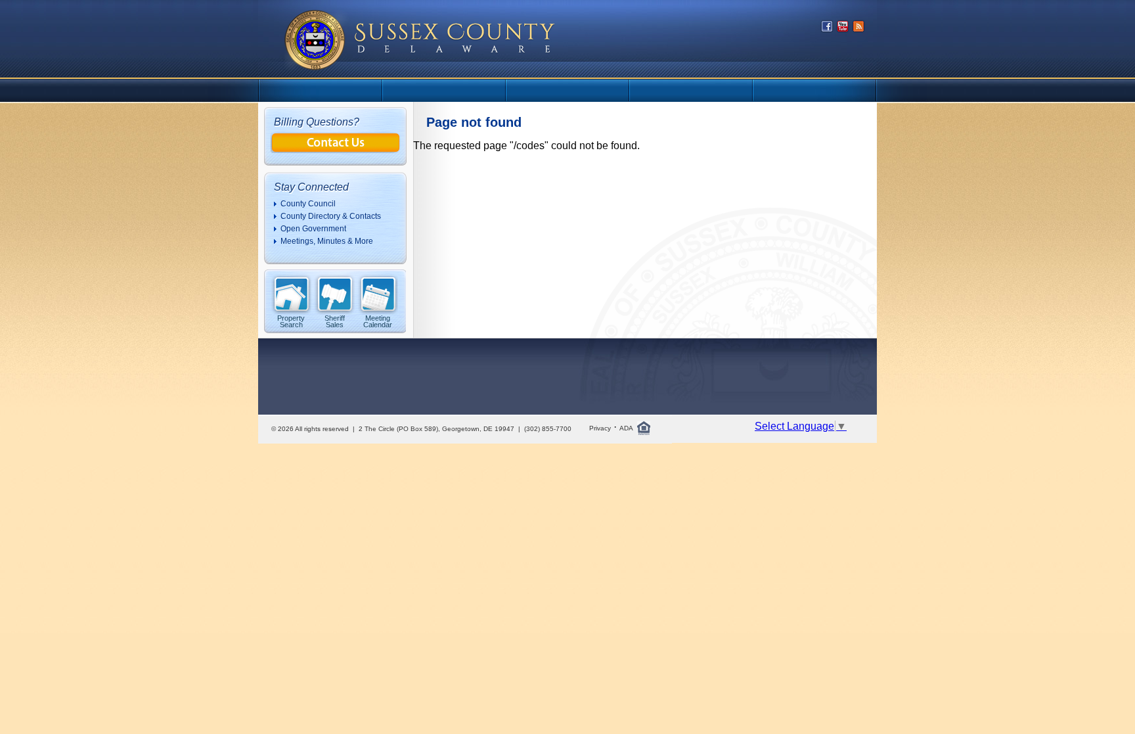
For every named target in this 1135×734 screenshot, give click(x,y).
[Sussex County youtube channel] (842, 29)
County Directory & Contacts (330, 216)
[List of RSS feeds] (858, 29)
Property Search (291, 321)
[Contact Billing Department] (336, 149)
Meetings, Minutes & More (326, 241)
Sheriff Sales (334, 321)
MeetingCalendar (377, 321)
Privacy (600, 428)
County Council (308, 203)
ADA (626, 428)
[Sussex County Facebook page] (827, 29)
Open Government (313, 228)
